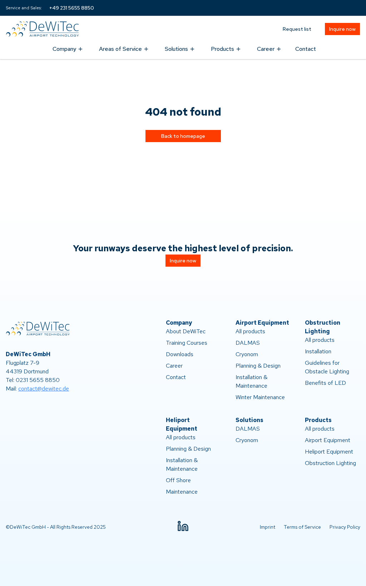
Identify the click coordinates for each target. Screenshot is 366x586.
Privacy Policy (345, 527)
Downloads (179, 354)
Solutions (176, 49)
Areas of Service (120, 49)
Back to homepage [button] (183, 136)
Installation (318, 351)
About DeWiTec (186, 331)
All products (250, 331)
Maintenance (182, 491)
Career (265, 49)
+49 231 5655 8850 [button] (71, 8)
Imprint (267, 527)
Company (64, 49)
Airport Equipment (327, 440)
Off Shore (178, 480)
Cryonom (247, 354)
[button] (183, 526)
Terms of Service (302, 527)
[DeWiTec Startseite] (45, 29)
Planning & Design (258, 365)
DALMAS (248, 343)
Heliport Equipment (329, 451)
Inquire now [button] (342, 29)
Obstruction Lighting (330, 463)
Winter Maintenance (260, 397)
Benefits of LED (325, 383)
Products (222, 49)
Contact (305, 49)
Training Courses (186, 343)
